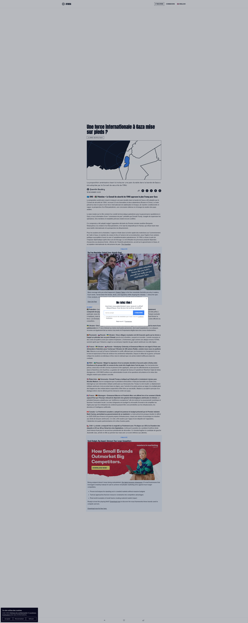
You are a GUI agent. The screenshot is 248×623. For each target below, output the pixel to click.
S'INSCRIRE (139, 313)
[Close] (146, 298)
